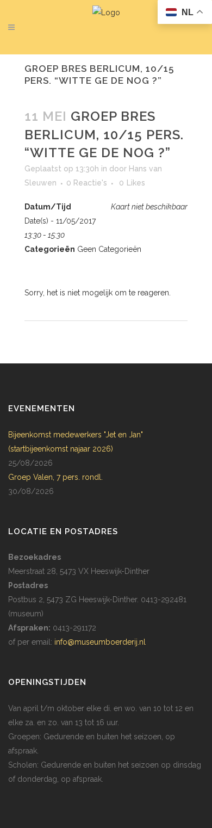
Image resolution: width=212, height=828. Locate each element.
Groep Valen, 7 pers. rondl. (55, 477)
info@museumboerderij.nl (100, 642)
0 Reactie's (86, 182)
